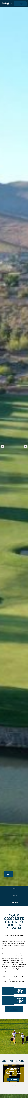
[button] (2, 446)
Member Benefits (14, 873)
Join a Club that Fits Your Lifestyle (20, 991)
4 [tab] (15, 1086)
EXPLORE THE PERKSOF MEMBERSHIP (7, 991)
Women (14, 889)
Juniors (14, 895)
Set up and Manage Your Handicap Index (8, 1000)
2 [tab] (12, 1086)
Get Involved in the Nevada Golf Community (14, 1009)
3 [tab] (14, 1086)
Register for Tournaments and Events (20, 1000)
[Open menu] (12, 3)
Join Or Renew (20, 3)
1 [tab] (11, 1086)
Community (14, 902)
